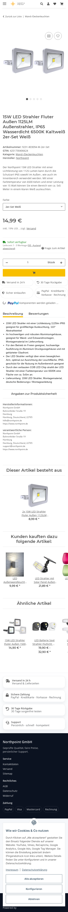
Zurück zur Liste (13, 16)
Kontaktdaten (10, 764)
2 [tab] (30, 99)
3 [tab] (34, 99)
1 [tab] (27, 99)
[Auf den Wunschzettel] (58, 36)
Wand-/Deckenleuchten (29, 154)
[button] (48, 3)
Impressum (12, 869)
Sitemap (7, 773)
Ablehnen (34, 899)
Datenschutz (10, 791)
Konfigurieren (34, 888)
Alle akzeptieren (34, 878)
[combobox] (34, 207)
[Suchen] (41, 4)
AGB (5, 786)
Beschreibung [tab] (13, 313)
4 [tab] (37, 99)
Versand (31, 228)
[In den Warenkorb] (5, 27)
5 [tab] (41, 99)
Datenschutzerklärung (34, 869)
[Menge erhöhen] (61, 262)
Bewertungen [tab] (39, 313)
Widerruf (8, 795)
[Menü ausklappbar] (4, 2)
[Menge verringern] (7, 262)
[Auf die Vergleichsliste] (49, 36)
